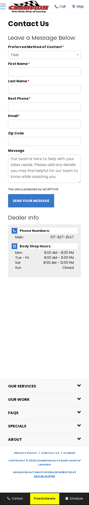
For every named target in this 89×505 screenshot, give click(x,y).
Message (16, 150)
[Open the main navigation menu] (3, 6)
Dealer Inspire (44, 476)
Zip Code (16, 133)
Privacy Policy (25, 453)
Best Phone (19, 98)
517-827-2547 (62, 237)
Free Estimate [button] (44, 498)
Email (14, 115)
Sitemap (69, 453)
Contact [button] (17, 498)
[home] (29, 6)
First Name (19, 63)
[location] (73, 6)
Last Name (18, 81)
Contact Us (50, 453)
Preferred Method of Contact (36, 46)
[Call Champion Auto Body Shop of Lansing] (56, 6)
